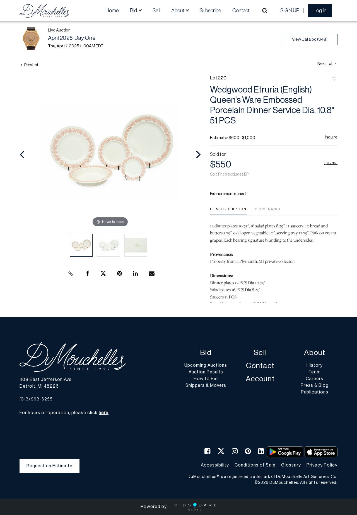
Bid (205, 352)
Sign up (289, 10)
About (314, 352)
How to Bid (206, 378)
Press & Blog (315, 385)
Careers (314, 378)
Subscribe (210, 10)
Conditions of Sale (255, 465)
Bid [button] (134, 10)
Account (260, 379)
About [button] (178, 10)
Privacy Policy (322, 465)
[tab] (228, 211)
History (315, 365)
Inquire (331, 137)
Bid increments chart (228, 194)
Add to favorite (334, 79)
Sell (156, 10)
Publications (314, 392)
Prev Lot (31, 65)
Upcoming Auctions (205, 365)
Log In (320, 10)
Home (112, 10)
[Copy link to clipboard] (70, 273)
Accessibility (215, 465)
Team (314, 372)
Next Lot (325, 64)
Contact (240, 10)
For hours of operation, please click (64, 412)
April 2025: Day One (71, 38)
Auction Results (206, 372)
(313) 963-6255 (36, 399)
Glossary (291, 465)
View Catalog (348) (309, 39)
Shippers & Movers (205, 385)
